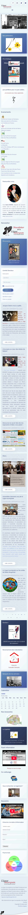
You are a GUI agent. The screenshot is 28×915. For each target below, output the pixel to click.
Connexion (8, 290)
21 (15, 614)
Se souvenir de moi (9, 286)
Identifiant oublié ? (7, 296)
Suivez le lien (9, 216)
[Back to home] (6, 6)
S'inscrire (14, 665)
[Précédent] (3, 614)
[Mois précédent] (2, 694)
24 (24, 614)
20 (12, 614)
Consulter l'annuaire (14, 667)
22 (18, 614)
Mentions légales (22, 906)
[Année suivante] (3, 694)
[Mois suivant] (4, 694)
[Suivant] (20, 617)
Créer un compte (7, 299)
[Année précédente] (1, 694)
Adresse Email (7, 829)
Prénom (5, 834)
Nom (4, 839)
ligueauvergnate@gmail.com (9, 897)
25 (8, 617)
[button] (12, 10)
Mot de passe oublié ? (8, 294)
